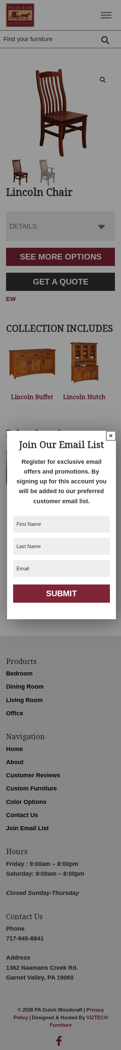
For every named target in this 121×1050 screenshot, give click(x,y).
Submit (61, 593)
